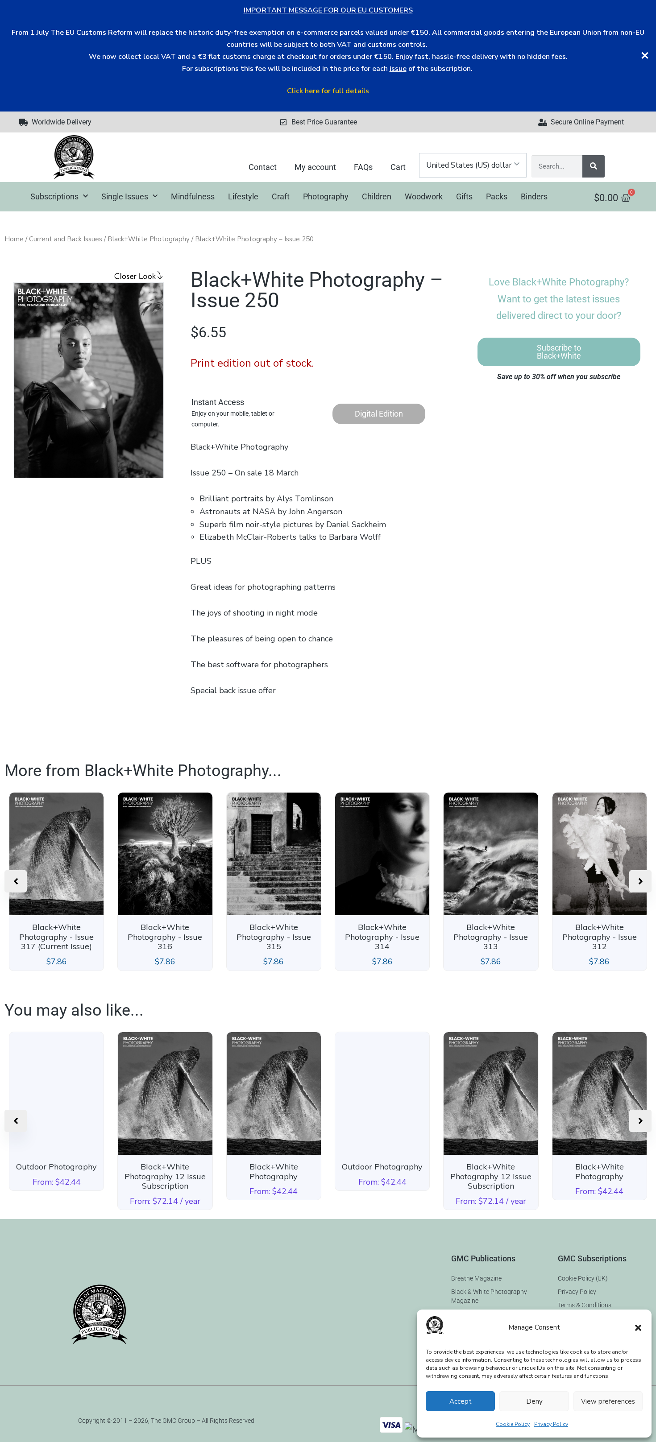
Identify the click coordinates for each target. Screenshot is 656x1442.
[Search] (593, 166)
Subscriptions (54, 196)
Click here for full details (328, 91)
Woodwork (424, 196)
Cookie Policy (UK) (583, 1278)
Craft (281, 196)
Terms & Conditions (584, 1305)
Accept (460, 1401)
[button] (638, 1327)
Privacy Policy (551, 1424)
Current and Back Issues (65, 239)
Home (14, 239)
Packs (496, 196)
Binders (534, 196)
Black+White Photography (149, 239)
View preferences (608, 1401)
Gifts (464, 196)
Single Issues (124, 196)
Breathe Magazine (476, 1278)
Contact (263, 167)
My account (315, 167)
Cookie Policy (513, 1424)
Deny (534, 1401)
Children (376, 196)
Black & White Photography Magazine (489, 1296)
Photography (326, 196)
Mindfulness (193, 196)
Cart (398, 167)
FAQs (363, 167)
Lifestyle (243, 196)
